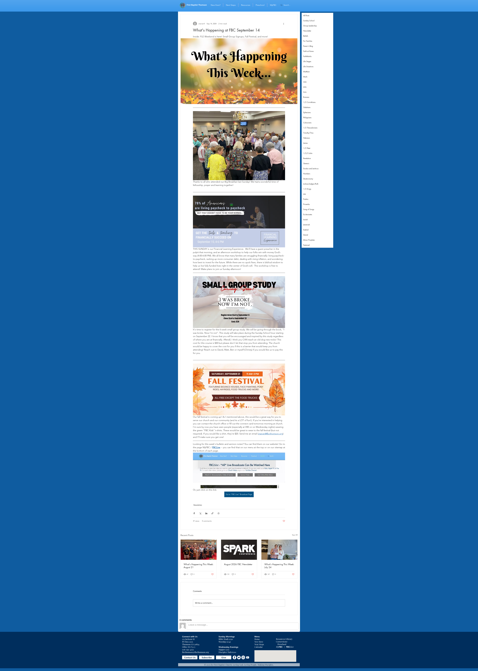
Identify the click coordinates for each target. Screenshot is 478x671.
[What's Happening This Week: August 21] (199, 550)
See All (295, 535)
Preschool (281, 644)
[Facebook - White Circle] (234, 657)
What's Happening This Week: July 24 (279, 566)
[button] (189, 657)
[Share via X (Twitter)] (200, 513)
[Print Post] (218, 513)
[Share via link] (212, 513)
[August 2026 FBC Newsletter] (239, 550)
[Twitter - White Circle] (239, 657)
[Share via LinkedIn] (206, 513)
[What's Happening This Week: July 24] (279, 550)
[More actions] (283, 23)
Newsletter (197, 505)
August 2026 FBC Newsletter (238, 564)
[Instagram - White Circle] (243, 657)
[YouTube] (247, 657)
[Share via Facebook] (194, 513)
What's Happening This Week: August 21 (198, 566)
